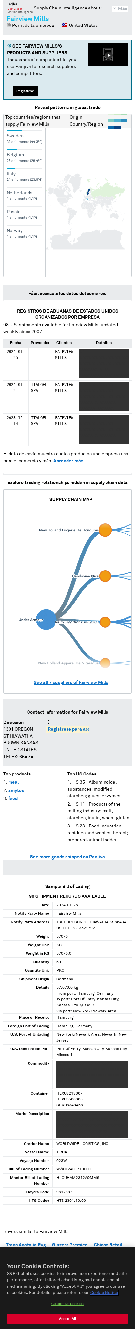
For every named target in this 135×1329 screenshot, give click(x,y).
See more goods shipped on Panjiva (67, 857)
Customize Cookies (67, 1304)
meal (13, 782)
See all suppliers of (71, 682)
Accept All (67, 1318)
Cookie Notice (104, 1293)
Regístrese (25, 91)
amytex (16, 790)
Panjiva (20, 8)
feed (13, 798)
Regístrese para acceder (74, 729)
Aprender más (68, 461)
